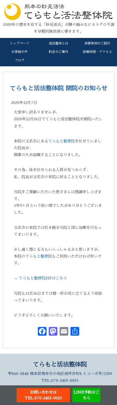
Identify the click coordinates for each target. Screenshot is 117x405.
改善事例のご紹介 (97, 43)
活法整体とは (58, 43)
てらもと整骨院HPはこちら (43, 278)
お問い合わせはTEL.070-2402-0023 (43, 395)
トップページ (19, 43)
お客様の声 (19, 51)
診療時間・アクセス (97, 51)
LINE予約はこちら (86, 395)
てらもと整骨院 (61, 141)
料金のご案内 (58, 51)
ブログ (19, 60)
